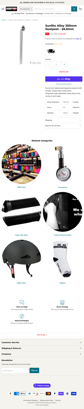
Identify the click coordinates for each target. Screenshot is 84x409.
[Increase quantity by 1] (64, 64)
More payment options (64, 84)
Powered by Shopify (42, 405)
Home (4, 20)
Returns (58, 400)
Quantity (48, 59)
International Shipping (30, 400)
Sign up (34, 370)
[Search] (74, 8)
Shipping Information (46, 400)
